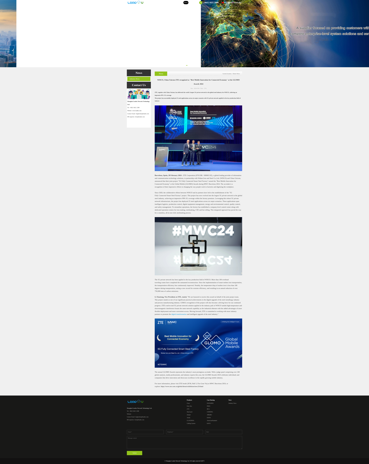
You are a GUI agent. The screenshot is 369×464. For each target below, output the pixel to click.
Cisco (188, 403)
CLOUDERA (190, 420)
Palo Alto (189, 406)
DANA (209, 417)
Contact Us (192, 2)
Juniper (189, 415)
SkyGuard (189, 412)
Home (148, 2)
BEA (208, 409)
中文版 (226, 3)
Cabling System (191, 423)
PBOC (208, 406)
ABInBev (209, 415)
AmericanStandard (212, 420)
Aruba (188, 417)
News (186, 2)
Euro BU (237, 3)
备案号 (202, 461)
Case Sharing (172, 2)
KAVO (209, 423)
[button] (182, 65)
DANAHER (210, 403)
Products (164, 2)
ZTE (188, 409)
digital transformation (179, 314)
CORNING (210, 412)
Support (180, 2)
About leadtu (156, 2)
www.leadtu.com (136, 110)
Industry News (135, 79)
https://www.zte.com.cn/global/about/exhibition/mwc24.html (182, 386)
